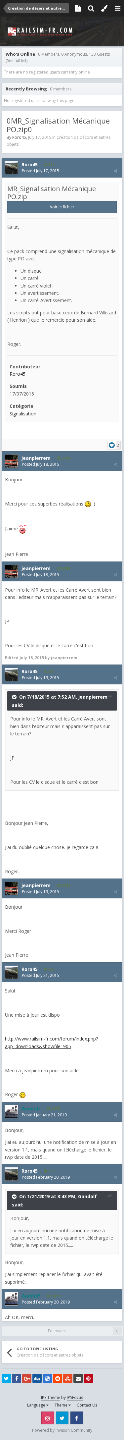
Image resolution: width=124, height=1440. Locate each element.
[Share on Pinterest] (88, 1378)
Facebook (76, 1418)
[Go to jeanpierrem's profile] (11, 461)
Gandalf (87, 1196)
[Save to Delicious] (47, 1378)
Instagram (47, 1418)
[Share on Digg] (37, 1378)
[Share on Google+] (26, 1378)
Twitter (62, 1418)
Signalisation (23, 413)
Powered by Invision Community (62, 1430)
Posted (40, 171)
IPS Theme (50, 1397)
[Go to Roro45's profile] (11, 167)
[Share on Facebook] (16, 1378)
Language (36, 1405)
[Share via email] (78, 1378)
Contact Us (87, 1405)
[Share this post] (115, 171)
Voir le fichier (62, 207)
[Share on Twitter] (6, 1378)
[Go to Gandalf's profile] (11, 1111)
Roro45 (19, 137)
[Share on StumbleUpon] (67, 1378)
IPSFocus (75, 1397)
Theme (61, 1405)
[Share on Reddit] (57, 1378)
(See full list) (16, 60)
